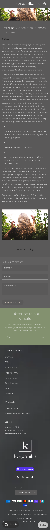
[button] (4, 3)
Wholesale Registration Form (17, 413)
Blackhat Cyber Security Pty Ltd (34, 522)
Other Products (11, 383)
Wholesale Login (12, 408)
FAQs (7, 362)
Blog (7, 388)
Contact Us (9, 394)
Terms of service (37, 510)
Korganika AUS (27, 518)
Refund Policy (11, 378)
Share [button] (6, 39)
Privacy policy (25, 510)
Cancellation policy (40, 514)
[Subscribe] (42, 337)
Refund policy (13, 510)
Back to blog (27, 249)
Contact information (25, 514)
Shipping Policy (11, 373)
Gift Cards (9, 357)
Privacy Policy (11, 367)
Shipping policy (10, 514)
